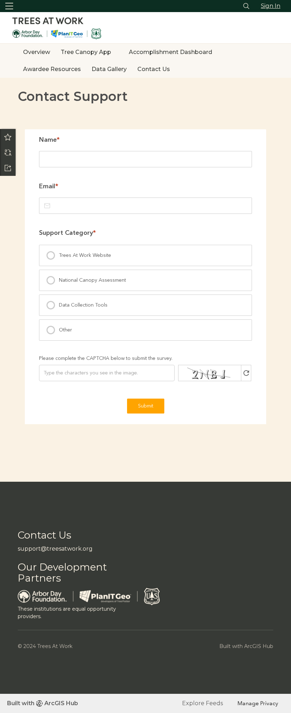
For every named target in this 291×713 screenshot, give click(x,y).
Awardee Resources (52, 69)
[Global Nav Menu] (9, 6)
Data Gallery (109, 69)
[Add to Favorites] (8, 137)
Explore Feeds (202, 703)
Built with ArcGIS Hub (42, 703)
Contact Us (153, 69)
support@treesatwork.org (55, 548)
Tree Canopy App (86, 52)
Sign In (270, 5)
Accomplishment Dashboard (170, 52)
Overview (36, 52)
